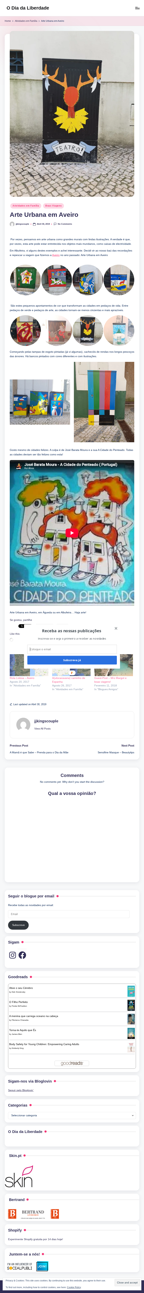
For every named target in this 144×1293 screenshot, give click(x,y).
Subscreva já (72, 660)
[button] (71, 631)
